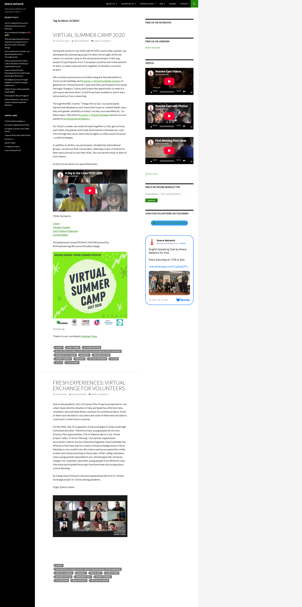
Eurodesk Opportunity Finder (17, 125)
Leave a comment (102, 41)
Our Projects (127, 4)
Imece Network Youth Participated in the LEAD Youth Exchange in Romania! (17, 73)
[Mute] (185, 91)
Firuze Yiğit (95, 573)
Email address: (152, 194)
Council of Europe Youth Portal (17, 135)
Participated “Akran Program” (17, 95)
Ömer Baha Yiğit (83, 577)
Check (56, 223)
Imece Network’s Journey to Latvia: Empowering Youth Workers (16, 102)
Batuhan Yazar (89, 336)
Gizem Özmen (112, 573)
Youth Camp (72, 362)
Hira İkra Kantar (101, 355)
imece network (14, 4)
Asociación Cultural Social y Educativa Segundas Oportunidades (88, 351)
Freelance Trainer (12, 146)
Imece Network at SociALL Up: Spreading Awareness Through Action (17, 54)
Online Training (63, 359)
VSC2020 (114, 359)
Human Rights (60, 234)
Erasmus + (9, 139)
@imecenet (151, 173)
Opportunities (146, 4)
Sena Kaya (79, 359)
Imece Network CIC (13, 150)
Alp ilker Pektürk (92, 347)
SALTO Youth (10, 143)
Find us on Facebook (158, 22)
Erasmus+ (84, 355)
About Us (110, 4)
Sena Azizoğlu (79, 580)
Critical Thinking (64, 573)
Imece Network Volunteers (171, 222)
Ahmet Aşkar (73, 347)
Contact (184, 4)
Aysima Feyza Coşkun (66, 355)
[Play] (150, 91)
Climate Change (61, 227)
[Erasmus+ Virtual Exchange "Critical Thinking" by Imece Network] (90, 516)
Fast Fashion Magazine (65, 230)
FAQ (161, 4)
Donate (172, 4)
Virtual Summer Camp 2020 (89, 35)
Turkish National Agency (15, 121)
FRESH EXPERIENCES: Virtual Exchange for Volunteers (89, 385)
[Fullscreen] (190, 91)
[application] (169, 81)
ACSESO (59, 347)
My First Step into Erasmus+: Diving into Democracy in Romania (17, 26)
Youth (59, 362)
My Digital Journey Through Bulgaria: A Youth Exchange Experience (16, 82)
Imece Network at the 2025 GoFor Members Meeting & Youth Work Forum (16, 64)
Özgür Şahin (62, 580)
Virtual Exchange (97, 359)
